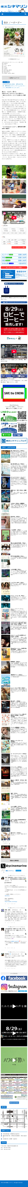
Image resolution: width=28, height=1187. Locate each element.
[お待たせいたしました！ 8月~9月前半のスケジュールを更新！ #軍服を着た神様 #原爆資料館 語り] (14, 1087)
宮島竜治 (7, 954)
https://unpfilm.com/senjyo (11, 901)
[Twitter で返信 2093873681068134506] (5, 904)
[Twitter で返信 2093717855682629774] (5, 923)
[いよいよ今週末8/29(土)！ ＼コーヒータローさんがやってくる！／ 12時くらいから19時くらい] (14, 1033)
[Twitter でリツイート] (8, 875)
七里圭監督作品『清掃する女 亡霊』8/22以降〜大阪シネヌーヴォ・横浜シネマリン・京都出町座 (15, 930)
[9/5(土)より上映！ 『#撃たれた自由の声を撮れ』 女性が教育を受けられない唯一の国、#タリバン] (14, 1006)
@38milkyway (15, 909)
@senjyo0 (7, 880)
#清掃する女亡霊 (15, 941)
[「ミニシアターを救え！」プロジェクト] (14, 393)
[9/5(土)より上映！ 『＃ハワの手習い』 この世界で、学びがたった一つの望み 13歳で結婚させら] (14, 1060)
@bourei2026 (8, 933)
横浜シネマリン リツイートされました (17, 875)
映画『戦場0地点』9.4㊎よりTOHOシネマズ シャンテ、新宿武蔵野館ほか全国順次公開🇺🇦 (15, 878)
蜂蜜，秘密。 (8, 909)
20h (21, 954)
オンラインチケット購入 (18, 247)
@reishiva (7, 895)
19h (20, 909)
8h (11, 880)
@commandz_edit (15, 954)
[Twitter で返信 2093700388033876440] (5, 968)
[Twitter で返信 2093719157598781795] (5, 948)
